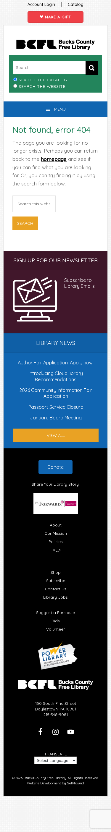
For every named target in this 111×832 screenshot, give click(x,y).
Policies (56, 541)
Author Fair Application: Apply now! (56, 363)
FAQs (56, 549)
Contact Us (55, 588)
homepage (54, 159)
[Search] (92, 68)
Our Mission (55, 533)
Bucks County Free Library (55, 44)
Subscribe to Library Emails (79, 283)
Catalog (75, 4)
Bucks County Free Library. (46, 778)
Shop (56, 572)
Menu (60, 109)
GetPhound (75, 783)
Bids (56, 620)
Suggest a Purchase (55, 612)
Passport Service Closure (55, 407)
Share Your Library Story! (56, 484)
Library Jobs (55, 597)
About (56, 524)
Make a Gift (57, 16)
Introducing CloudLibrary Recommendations (56, 376)
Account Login (41, 4)
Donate (55, 467)
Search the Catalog (43, 79)
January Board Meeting (56, 418)
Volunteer (55, 628)
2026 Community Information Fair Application (55, 393)
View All (56, 435)
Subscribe (55, 580)
